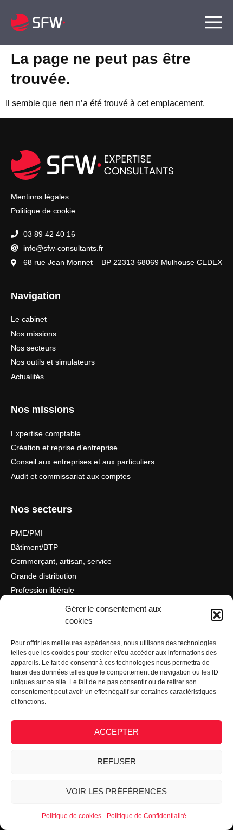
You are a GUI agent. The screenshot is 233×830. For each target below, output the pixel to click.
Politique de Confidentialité (146, 816)
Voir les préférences (116, 791)
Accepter (116, 731)
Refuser (116, 761)
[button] (216, 614)
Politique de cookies (71, 816)
